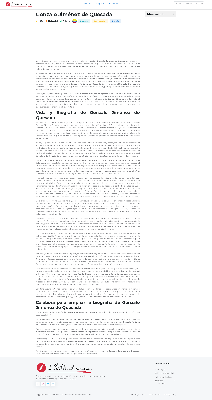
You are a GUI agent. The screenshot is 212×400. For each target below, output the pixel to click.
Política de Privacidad (164, 373)
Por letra (88, 4)
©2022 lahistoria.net (54, 395)
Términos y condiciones (165, 382)
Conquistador (100, 21)
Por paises (100, 4)
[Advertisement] (89, 41)
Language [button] (138, 395)
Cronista (115, 21)
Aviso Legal (160, 370)
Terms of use (154, 395)
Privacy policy (170, 395)
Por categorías (114, 4)
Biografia (84, 21)
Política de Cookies (163, 377)
